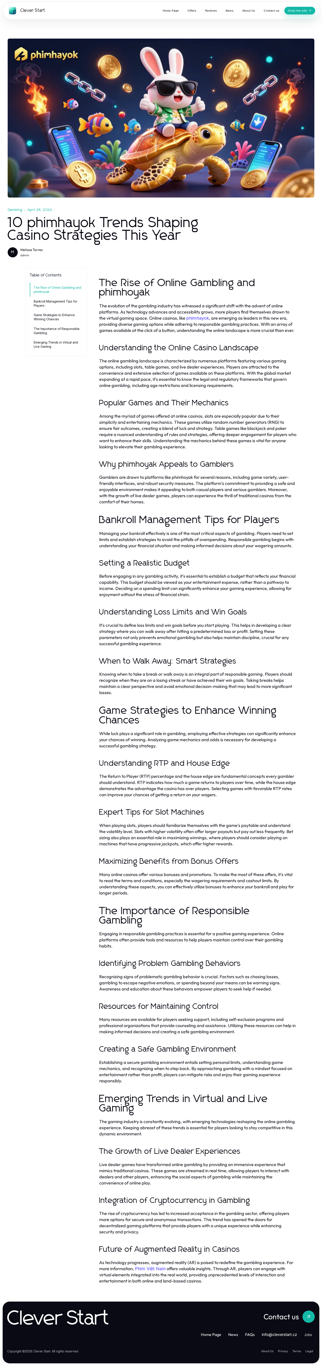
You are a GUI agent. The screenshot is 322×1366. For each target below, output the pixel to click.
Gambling (15, 210)
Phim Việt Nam (150, 1268)
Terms (296, 1351)
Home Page (211, 1334)
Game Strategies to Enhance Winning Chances (54, 317)
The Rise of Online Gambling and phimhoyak (57, 290)
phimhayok (197, 318)
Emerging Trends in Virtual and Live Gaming (56, 344)
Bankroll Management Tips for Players (55, 303)
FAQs (250, 1334)
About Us (267, 1351)
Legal (309, 1351)
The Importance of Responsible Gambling (57, 331)
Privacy (283, 1351)
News (233, 1334)
